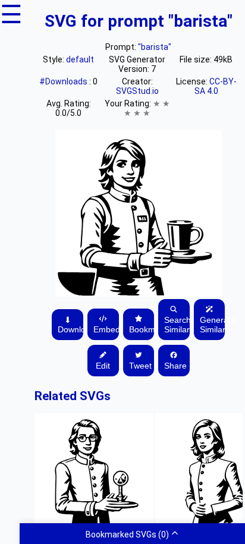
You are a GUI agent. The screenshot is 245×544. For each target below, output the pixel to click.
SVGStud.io (137, 91)
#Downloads (64, 81)
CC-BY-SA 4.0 (215, 86)
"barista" (154, 47)
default (80, 59)
